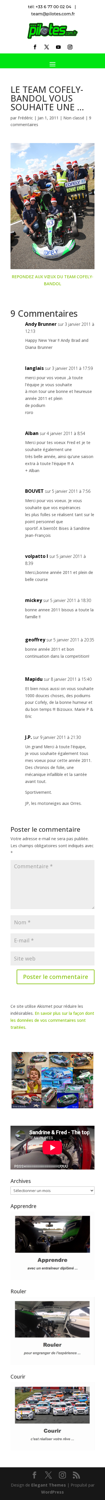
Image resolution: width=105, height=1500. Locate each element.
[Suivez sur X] (46, 47)
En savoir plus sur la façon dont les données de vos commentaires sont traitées (52, 1020)
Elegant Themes (48, 1485)
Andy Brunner (41, 324)
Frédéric (25, 118)
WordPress (52, 1492)
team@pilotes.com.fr (53, 13)
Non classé (73, 118)
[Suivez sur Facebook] (35, 47)
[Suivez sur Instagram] (70, 47)
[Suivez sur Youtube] (58, 47)
